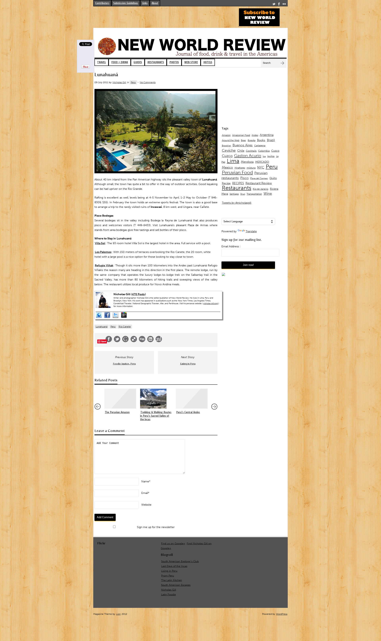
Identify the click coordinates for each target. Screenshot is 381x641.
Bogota (251, 140)
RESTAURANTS (155, 62)
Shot (242, 194)
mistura (251, 167)
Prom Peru (167, 575)
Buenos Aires (243, 145)
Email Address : (231, 246)
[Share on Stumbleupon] (159, 341)
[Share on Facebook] (109, 341)
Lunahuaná (101, 326)
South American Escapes (175, 584)
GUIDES (138, 62)
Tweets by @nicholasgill (236, 202)
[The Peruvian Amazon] (120, 399)
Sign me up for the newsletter (155, 527)
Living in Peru (169, 570)
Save (103, 341)
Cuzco (227, 156)
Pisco (244, 178)
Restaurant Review (258, 183)
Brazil (271, 140)
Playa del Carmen (259, 178)
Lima (233, 161)
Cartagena (259, 145)
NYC (260, 167)
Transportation (254, 193)
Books (261, 140)
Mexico (227, 167)
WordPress (281, 614)
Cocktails (251, 150)
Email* (145, 493)
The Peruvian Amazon (117, 412)
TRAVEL (101, 62)
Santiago (234, 194)
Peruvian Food (237, 172)
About (155, 3)
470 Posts (138, 294)
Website (146, 504)
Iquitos (270, 156)
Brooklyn (226, 145)
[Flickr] (284, 4)
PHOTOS (174, 62)
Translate (251, 231)
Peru (133, 82)
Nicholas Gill (119, 82)
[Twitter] (273, 4)
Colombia (264, 150)
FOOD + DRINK (119, 62)
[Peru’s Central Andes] (192, 399)
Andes (255, 135)
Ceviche (229, 150)
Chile (240, 150)
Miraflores (240, 167)
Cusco (275, 150)
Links (145, 3)
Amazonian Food (241, 135)
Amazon (226, 135)
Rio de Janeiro (260, 188)
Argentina (266, 135)
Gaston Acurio (247, 155)
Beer (243, 140)
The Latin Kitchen (171, 580)
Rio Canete (125, 326)
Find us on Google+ (173, 543)
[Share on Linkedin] (150, 341)
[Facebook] (279, 4)
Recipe (226, 183)
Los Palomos (103, 252)
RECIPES (238, 183)
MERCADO (262, 162)
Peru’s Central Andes (188, 412)
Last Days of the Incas (174, 566)
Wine (268, 193)
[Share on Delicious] (134, 341)
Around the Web (230, 140)
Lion (118, 614)
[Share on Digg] (142, 341)
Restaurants (236, 188)
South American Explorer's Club (180, 561)
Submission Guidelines (125, 3)
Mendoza (247, 162)
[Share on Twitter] (117, 341)
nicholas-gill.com (210, 303)
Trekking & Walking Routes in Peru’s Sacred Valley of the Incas (155, 416)
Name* (145, 481)
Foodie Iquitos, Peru (124, 363)
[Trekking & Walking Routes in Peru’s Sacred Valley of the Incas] (156, 399)
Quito (273, 178)
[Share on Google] (125, 341)
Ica (264, 156)
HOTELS (207, 62)
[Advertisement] (165, 17)
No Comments (148, 82)
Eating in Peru (187, 363)
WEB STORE (191, 62)
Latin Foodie (168, 594)
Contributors (102, 3)
